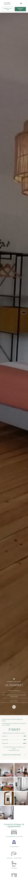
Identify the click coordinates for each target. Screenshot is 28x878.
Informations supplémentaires (12, 755)
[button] (21, 3)
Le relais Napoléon (7, 3)
